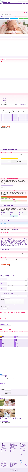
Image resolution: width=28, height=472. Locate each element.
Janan (15, 238)
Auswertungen (3, 462)
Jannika (2, 244)
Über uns (6, 470)
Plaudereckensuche (13, 462)
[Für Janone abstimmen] (15, 16)
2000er (3, 340)
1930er (17, 339)
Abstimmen (14, 163)
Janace (5, 238)
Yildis (16, 315)
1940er (17, 337)
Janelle (6, 240)
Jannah (8, 243)
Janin (24, 241)
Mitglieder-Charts (22, 452)
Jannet (12, 243)
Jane (12, 239)
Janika (21, 241)
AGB (12, 470)
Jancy (1, 239)
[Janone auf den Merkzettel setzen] (1, 16)
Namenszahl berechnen (4, 465)
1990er (3, 342)
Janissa (17, 242)
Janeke (20, 239)
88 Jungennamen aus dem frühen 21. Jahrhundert (10, 418)
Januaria (8, 245)
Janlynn (4, 243)
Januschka (15, 245)
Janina (2, 242)
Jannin (6, 244)
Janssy (21, 244)
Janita (18, 242)
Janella (3, 240)
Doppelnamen (3, 447)
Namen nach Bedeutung (13, 445)
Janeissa (18, 239)
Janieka (11, 241)
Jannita (15, 244)
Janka (1, 243)
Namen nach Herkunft (4, 448)
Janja (22, 242)
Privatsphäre (18, 470)
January (11, 245)
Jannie (25, 243)
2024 (3, 336)
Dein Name (2, 297)
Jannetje (14, 243)
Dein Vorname (2, 389)
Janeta (16, 240)
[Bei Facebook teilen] (4, 18)
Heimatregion (2, 393)
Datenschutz (15, 470)
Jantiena (25, 244)
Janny (17, 244)
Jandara (4, 239)
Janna (6, 243)
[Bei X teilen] (14, 18)
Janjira (24, 242)
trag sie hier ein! (16, 234)
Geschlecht (2, 390)
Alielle (14, 315)
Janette (23, 240)
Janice (7, 241)
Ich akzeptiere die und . (10, 304)
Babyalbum (12, 465)
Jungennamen (3, 444)
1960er (3, 346)
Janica (5, 241)
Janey (24, 240)
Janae (7, 238)
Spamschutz (2, 306)
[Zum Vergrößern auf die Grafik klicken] (14, 118)
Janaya (19, 238)
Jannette (19, 243)
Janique (6, 242)
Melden (26, 280)
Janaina (11, 238)
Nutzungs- (8, 304)
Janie (9, 241)
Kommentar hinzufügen (6, 276)
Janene (8, 240)
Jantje (6, 245)
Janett (18, 240)
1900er (17, 343)
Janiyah (21, 242)
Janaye (21, 238)
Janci (25, 238)
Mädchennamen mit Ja (14, 320)
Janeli (26, 239)
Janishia (14, 242)
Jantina (2, 245)
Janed (16, 239)
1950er (17, 336)
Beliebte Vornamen (22, 444)
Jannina (8, 244)
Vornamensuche (3, 449)
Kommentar (2, 299)
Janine (4, 242)
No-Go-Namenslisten (13, 464)
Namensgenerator (3, 450)
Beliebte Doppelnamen (23, 445)
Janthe (23, 244)
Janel (22, 239)
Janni (21, 243)
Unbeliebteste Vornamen (23, 453)
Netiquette (11, 466)
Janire (10, 242)
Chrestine (18, 315)
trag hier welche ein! (15, 229)
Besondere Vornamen (13, 448)
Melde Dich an (23, 295)
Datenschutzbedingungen (14, 304)
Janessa (10, 240)
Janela (24, 239)
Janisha (12, 242)
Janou (19, 244)
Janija (19, 241)
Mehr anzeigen (12, 216)
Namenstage (3, 460)
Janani (17, 238)
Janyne (19, 245)
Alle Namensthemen (13, 449)
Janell (1, 240)
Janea (14, 239)
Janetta (20, 240)
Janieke (13, 241)
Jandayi (6, 239)
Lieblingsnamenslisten (13, 463)
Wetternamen (3, 466)
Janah (9, 238)
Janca (23, 238)
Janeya (2, 241)
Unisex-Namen (3, 446)
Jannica (23, 243)
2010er (3, 339)
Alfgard (21, 315)
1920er (17, 340)
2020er (3, 337)
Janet (14, 240)
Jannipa (13, 244)
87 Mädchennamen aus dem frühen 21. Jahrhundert (11, 408)
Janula (13, 245)
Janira (8, 242)
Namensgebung (12, 444)
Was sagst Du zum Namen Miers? (5, 380)
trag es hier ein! (3, 260)
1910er (17, 342)
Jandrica (10, 239)
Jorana (6, 315)
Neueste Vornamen (4, 451)
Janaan (3, 238)
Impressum (21, 470)
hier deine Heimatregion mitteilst (20, 104)
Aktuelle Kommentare (13, 460)
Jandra (8, 239)
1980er (3, 343)
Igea (8, 315)
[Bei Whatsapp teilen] (23, 18)
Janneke (10, 243)
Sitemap (11, 470)
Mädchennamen (3, 445)
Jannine (11, 244)
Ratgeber (11, 451)
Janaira (13, 238)
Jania (3, 241)
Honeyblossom (24, 315)
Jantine (4, 245)
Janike (23, 241)
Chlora (10, 315)
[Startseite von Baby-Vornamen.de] (5, 2)
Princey (12, 315)
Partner (8, 470)
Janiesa (17, 241)
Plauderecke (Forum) (13, 461)
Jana (1, 238)
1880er (17, 346)
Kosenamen (12, 450)
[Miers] (3, 377)
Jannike (4, 244)
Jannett (17, 243)
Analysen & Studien (4, 461)
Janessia (12, 240)
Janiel (15, 241)
